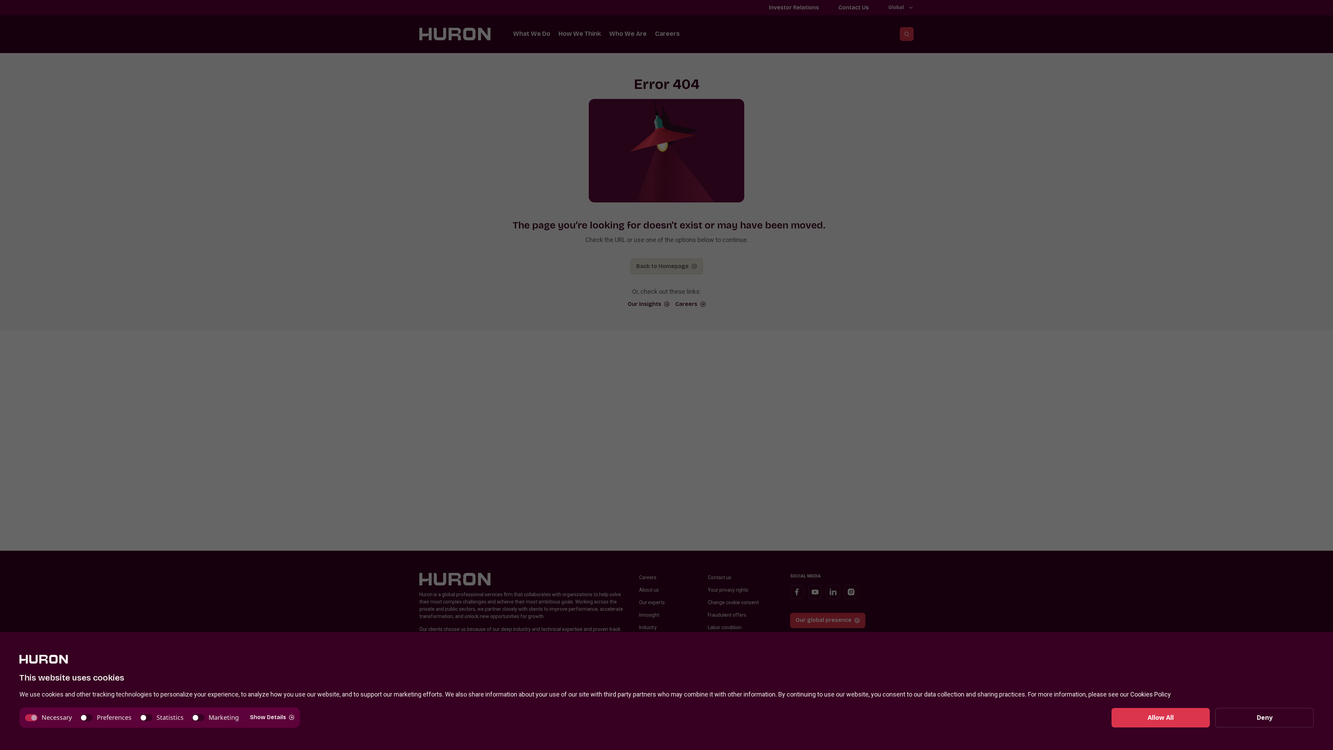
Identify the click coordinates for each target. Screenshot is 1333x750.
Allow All (1161, 717)
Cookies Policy (1150, 694)
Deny (1265, 717)
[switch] (48, 717)
